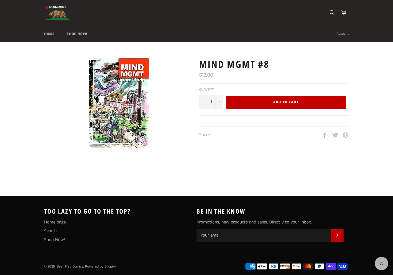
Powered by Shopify (100, 266)
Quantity (206, 90)
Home (49, 34)
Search (50, 231)
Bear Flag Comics (70, 266)
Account (343, 33)
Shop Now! (77, 34)
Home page (55, 222)
